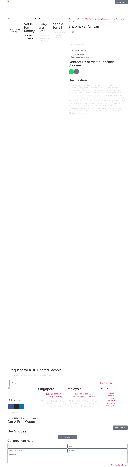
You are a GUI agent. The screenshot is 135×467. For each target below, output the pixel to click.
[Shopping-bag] (76, 71)
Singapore (46, 389)
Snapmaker (96, 19)
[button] (10, 18)
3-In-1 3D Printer (84, 19)
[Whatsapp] (71, 71)
